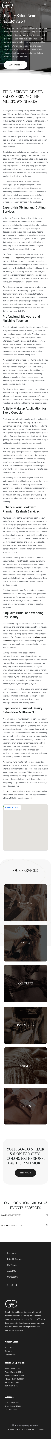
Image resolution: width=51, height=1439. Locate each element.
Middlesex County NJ (11, 1225)
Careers (8, 1351)
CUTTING (25, 902)
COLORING (25, 983)
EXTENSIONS (25, 1025)
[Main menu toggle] (45, 5)
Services (11, 1253)
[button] (25, 1216)
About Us (11, 1271)
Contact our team (10, 791)
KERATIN (25, 1065)
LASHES (25, 1106)
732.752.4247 (11, 1410)
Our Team (11, 1265)
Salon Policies (10, 1354)
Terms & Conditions (36, 1429)
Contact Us (12, 1277)
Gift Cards (9, 1347)
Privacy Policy (21, 1429)
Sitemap (11, 1429)
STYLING (25, 943)
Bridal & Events (14, 1259)
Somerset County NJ (11, 1215)
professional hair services (13, 258)
